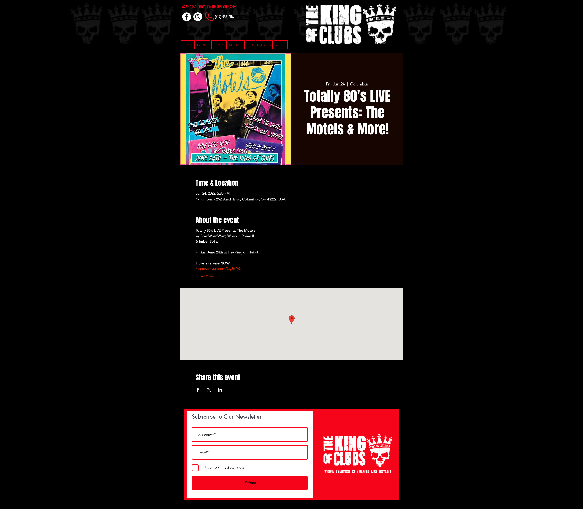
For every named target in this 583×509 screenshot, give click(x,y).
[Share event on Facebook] (198, 390)
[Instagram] (197, 16)
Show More (205, 276)
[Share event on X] (209, 390)
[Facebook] (186, 16)
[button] (250, 44)
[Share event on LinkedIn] (220, 390)
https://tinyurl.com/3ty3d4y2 (218, 268)
